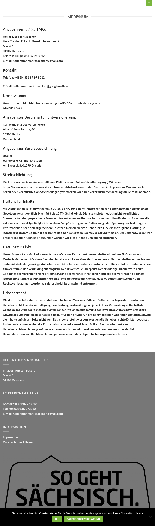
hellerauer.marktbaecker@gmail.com (38, 413)
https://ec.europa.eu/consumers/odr (27, 187)
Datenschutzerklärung (18, 442)
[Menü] (149, 3)
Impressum (10, 437)
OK (57, 519)
